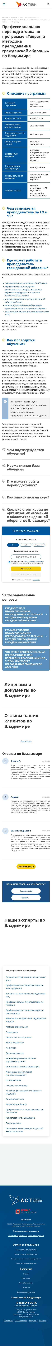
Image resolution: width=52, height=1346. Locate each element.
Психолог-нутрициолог (17, 1085)
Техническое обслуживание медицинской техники (26, 1020)
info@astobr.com (26, 1316)
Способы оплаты (26, 1283)
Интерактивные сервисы (26, 1263)
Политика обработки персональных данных (26, 1235)
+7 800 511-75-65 (26, 1303)
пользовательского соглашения (34, 561)
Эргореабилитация (15, 1099)
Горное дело (12, 1032)
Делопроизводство (15, 1053)
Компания (26, 1268)
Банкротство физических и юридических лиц (25, 995)
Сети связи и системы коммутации (22, 1066)
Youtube (42, 1320)
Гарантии (26, 1287)
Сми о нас (26, 1278)
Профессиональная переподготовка (26, 1259)
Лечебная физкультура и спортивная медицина (24, 1092)
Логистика (11, 1047)
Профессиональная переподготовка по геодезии (24, 1003)
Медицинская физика (16, 1104)
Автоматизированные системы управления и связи (21, 1060)
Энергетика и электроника (18, 1037)
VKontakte (8, 1320)
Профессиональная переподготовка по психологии (24, 1111)
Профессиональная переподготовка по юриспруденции (24, 987)
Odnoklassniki (21, 1320)
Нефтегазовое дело (15, 1042)
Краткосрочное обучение (26, 1249)
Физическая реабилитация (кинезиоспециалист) (19, 1073)
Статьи (26, 1274)
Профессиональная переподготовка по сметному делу (24, 1012)
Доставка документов (26, 1292)
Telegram (32, 1320)
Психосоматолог (13, 1123)
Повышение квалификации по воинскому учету (26, 978)
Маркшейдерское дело (17, 1026)
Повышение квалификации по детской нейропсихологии (24, 1130)
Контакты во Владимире (26, 1297)
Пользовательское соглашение (26, 1231)
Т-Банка (36, 580)
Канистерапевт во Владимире (20, 1117)
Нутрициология (13, 1080)
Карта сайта (26, 1219)
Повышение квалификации (26, 1254)
